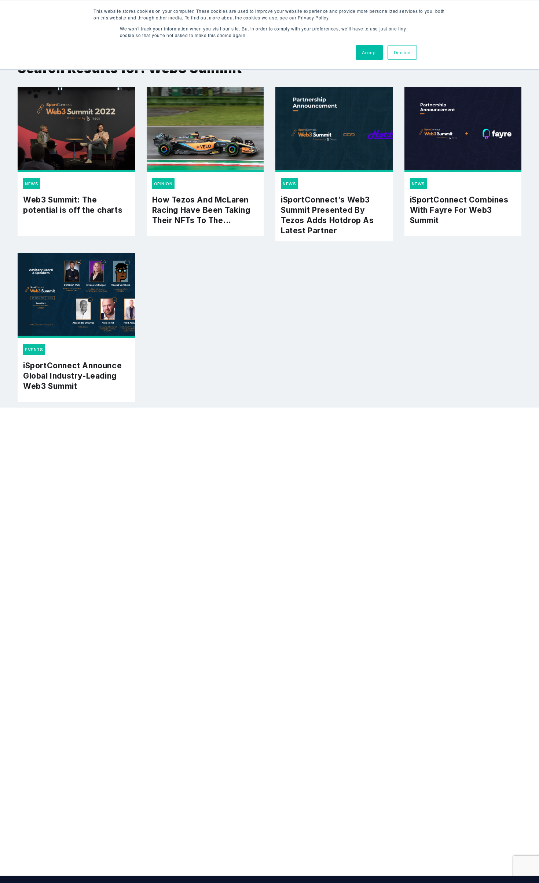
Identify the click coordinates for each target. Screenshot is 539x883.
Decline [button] (402, 52)
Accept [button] (369, 52)
